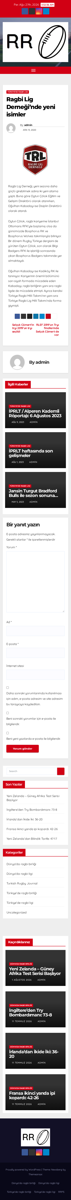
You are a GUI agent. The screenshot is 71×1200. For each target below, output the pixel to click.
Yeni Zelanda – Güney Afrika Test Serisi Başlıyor (35, 971)
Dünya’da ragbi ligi (48, 1183)
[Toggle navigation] (33, 70)
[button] (60, 70)
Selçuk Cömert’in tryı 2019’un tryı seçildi (23, 328)
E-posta (12, 644)
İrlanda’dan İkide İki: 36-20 (25, 819)
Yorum (11, 547)
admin (28, 125)
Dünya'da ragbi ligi (20, 873)
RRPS (61, 1191)
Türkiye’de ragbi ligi (44, 1191)
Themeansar (35, 1174)
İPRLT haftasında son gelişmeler (31, 453)
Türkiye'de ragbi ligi (17, 92)
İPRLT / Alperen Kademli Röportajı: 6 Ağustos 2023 (35, 413)
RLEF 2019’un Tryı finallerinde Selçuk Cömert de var (47, 330)
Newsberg (56, 1169)
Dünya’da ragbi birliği (24, 1183)
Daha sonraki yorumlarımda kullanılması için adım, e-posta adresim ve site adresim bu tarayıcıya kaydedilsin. (34, 698)
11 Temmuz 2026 (22, 1021)
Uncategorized (17, 912)
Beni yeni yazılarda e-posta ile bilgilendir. (33, 738)
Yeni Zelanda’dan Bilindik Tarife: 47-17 (32, 838)
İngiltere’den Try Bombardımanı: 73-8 (32, 809)
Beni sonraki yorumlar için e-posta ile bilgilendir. (31, 721)
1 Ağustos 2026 (22, 979)
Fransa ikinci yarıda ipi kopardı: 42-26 (32, 829)
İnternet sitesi (15, 666)
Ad (9, 622)
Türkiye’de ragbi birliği (19, 1191)
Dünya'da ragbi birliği (21, 864)
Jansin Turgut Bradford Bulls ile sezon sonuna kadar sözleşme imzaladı (34, 495)
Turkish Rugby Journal (22, 883)
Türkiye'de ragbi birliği (22, 893)
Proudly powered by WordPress (23, 1169)
